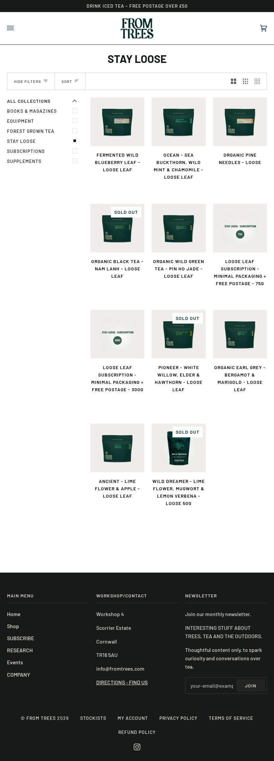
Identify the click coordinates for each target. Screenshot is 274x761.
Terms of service (231, 718)
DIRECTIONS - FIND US (122, 682)
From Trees (41, 718)
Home (13, 614)
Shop (13, 626)
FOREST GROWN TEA (30, 131)
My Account (133, 718)
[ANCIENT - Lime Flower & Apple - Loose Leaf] (117, 448)
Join (250, 685)
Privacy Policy (178, 718)
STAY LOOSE (21, 141)
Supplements (24, 161)
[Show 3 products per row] (246, 81)
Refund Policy (137, 732)
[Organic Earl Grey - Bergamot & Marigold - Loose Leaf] (240, 334)
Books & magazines (32, 111)
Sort (66, 81)
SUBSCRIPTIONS (26, 151)
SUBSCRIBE (20, 638)
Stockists (93, 718)
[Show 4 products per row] (259, 81)
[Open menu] (17, 28)
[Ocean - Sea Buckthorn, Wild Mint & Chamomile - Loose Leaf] (179, 121)
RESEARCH (20, 650)
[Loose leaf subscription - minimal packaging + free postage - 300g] (117, 334)
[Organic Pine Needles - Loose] (240, 121)
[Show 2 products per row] (234, 81)
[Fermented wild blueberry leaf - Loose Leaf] (117, 121)
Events (15, 662)
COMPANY (18, 674)
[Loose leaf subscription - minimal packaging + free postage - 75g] (240, 228)
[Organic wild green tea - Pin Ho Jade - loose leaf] (179, 228)
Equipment (20, 121)
